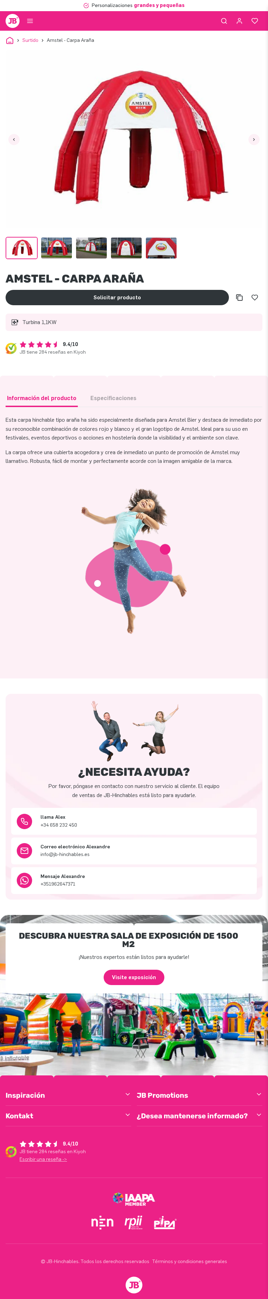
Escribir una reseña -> (43, 1159)
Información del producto (41, 398)
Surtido (30, 40)
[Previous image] (14, 139)
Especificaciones (113, 398)
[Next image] (254, 139)
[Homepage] (13, 21)
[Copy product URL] (239, 297)
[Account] (239, 21)
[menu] (30, 21)
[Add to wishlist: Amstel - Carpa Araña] (254, 297)
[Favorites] (254, 21)
